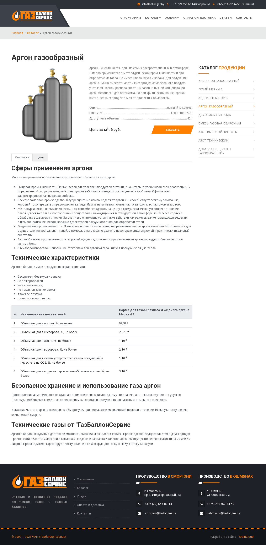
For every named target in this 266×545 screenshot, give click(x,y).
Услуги (171, 18)
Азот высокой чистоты (218, 132)
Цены (40, 157)
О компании (130, 18)
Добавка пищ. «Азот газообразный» (214, 151)
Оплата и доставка (199, 18)
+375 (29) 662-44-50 (228, 4)
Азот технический (213, 140)
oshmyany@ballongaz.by (223, 513)
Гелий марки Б (210, 89)
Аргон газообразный (215, 106)
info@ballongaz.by (153, 4)
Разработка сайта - (232, 537)
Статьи (226, 18)
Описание (22, 157)
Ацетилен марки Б (213, 98)
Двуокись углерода (214, 115)
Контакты (244, 18)
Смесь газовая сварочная (219, 123)
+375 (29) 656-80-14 (183, 4)
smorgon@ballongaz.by (160, 513)
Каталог (152, 18)
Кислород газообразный (219, 81)
